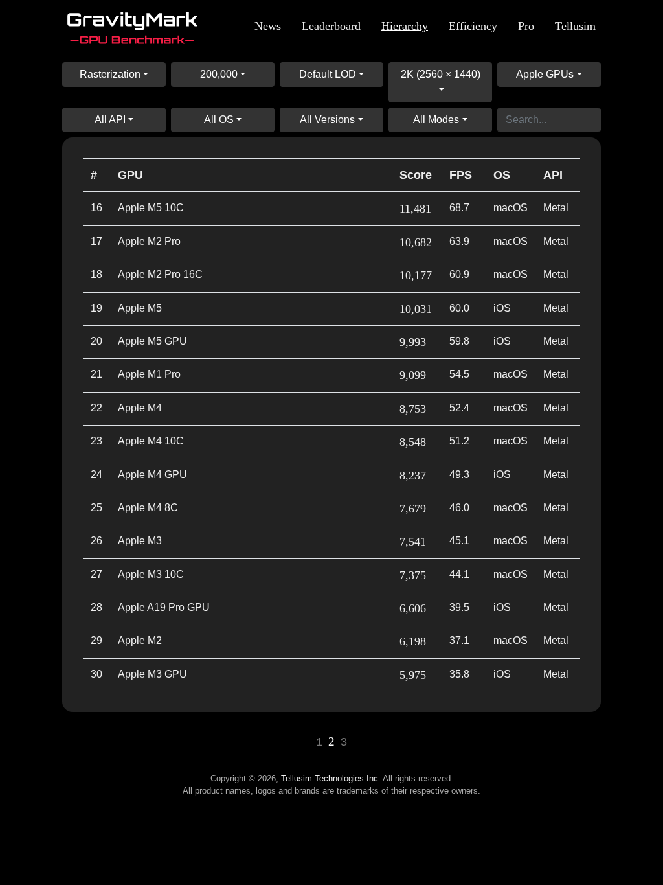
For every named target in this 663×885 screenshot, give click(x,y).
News (267, 25)
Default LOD (327, 74)
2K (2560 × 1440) (440, 74)
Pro (526, 25)
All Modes (436, 119)
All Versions (327, 119)
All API (110, 119)
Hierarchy (404, 25)
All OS (219, 119)
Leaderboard (331, 25)
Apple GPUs (545, 74)
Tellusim (575, 25)
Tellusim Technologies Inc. (331, 778)
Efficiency (473, 25)
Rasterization (110, 74)
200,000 (219, 74)
